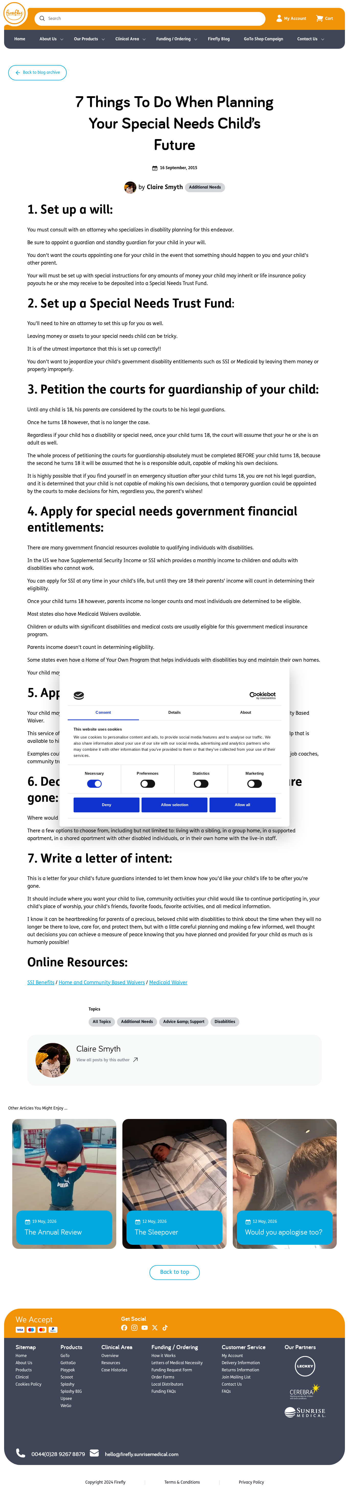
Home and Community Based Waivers (102, 983)
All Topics (102, 1022)
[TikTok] (165, 1330)
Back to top (174, 1272)
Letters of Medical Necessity (177, 1363)
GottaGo (68, 1363)
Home (19, 39)
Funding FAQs (164, 1392)
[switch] (148, 784)
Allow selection (174, 805)
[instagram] (134, 1330)
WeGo (66, 1406)
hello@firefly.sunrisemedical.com (141, 1454)
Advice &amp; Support (183, 1022)
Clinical (22, 1377)
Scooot (67, 1377)
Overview (110, 1356)
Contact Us (307, 39)
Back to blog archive (41, 73)
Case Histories (114, 1370)
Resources (110, 1363)
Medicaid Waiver (168, 983)
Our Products (86, 39)
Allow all (242, 805)
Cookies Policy (28, 1385)
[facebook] (124, 1330)
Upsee (66, 1399)
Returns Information (240, 1370)
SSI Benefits (40, 983)
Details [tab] (174, 712)
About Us (48, 39)
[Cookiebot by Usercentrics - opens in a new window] (253, 695)
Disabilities (225, 1022)
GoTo (65, 1356)
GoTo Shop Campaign (263, 39)
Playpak (68, 1370)
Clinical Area (127, 39)
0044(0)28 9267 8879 (58, 1454)
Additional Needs (205, 188)
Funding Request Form (172, 1370)
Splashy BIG (71, 1392)
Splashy (67, 1385)
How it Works (164, 1356)
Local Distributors (167, 1385)
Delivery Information (241, 1363)
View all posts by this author (103, 1060)
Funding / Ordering (173, 39)
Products (24, 1370)
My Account (295, 19)
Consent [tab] (103, 712)
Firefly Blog (219, 39)
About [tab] (245, 712)
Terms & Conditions (182, 1483)
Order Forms (163, 1377)
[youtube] (145, 1330)
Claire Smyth (165, 187)
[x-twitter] (155, 1330)
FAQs (226, 1392)
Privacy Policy (251, 1483)
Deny (106, 805)
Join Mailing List (236, 1377)
